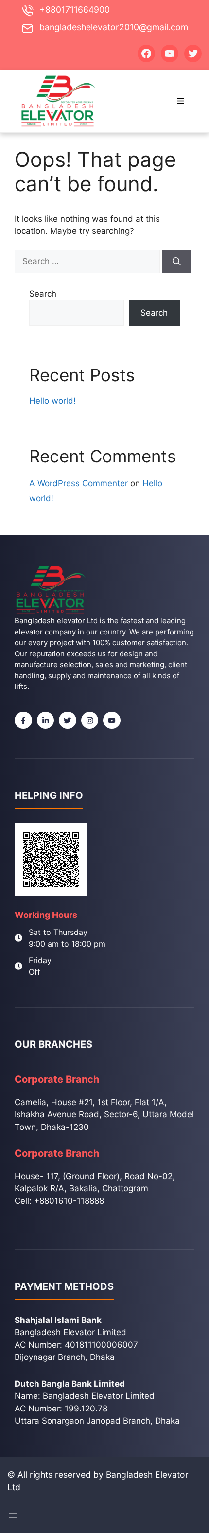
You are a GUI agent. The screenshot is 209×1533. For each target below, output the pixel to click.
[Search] (176, 261)
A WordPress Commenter (78, 483)
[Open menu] (13, 1515)
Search (42, 294)
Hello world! (52, 400)
